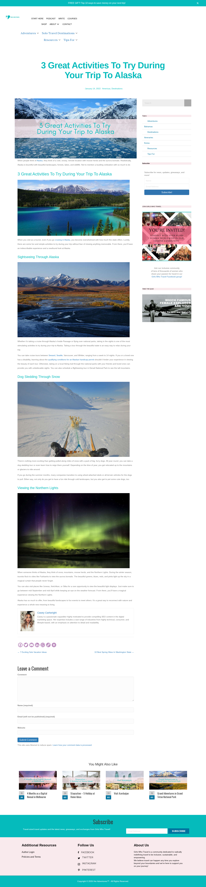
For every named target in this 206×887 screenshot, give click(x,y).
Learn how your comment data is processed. (72, 745)
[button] (95, 3)
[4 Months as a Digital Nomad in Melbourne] (38, 786)
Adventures (28, 33)
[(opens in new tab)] (166, 308)
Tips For (69, 40)
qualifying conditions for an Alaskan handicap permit (71, 359)
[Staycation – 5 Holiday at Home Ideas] (81, 786)
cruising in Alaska (62, 240)
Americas (106, 88)
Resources (51, 40)
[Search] (187, 102)
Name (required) (25, 705)
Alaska (40, 160)
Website (21, 728)
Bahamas (148, 126)
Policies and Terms (31, 857)
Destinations (117, 88)
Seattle (59, 355)
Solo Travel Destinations (58, 33)
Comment (22, 674)
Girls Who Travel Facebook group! (167, 277)
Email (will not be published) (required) (36, 717)
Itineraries (148, 137)
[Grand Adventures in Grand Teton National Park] (168, 786)
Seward (52, 355)
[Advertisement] (142, 29)
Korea (147, 143)
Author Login (28, 852)
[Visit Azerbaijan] (124, 786)
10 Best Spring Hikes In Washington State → (114, 652)
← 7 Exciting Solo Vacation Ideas (32, 652)
